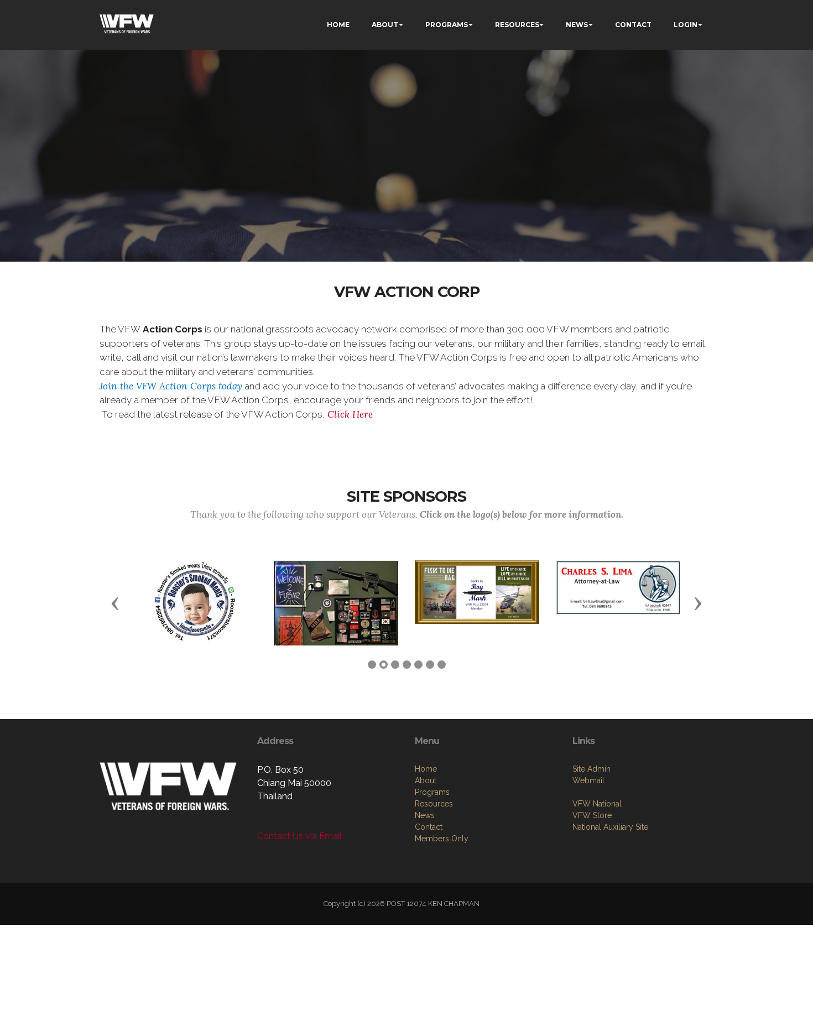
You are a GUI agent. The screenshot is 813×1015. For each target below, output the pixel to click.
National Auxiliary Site (610, 827)
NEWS (577, 24)
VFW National (597, 803)
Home (426, 768)
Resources (434, 803)
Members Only (441, 838)
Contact (428, 827)
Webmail (588, 780)
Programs (432, 792)
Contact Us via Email (299, 836)
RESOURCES (517, 24)
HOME (338, 24)
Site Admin (591, 768)
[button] (115, 603)
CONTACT (633, 24)
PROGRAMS (446, 24)
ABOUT (385, 24)
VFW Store (592, 815)
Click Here (350, 414)
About (425, 780)
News (425, 815)
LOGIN (685, 24)
